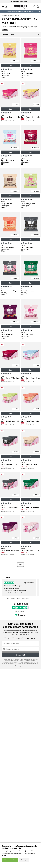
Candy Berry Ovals (27, 334)
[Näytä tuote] (5, 69)
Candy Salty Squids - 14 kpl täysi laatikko (15, 464)
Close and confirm (10, 860)
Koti (3, 15)
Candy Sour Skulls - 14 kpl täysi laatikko (14, 117)
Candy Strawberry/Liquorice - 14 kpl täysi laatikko (18, 507)
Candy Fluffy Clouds (28, 204)
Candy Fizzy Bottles (8, 160)
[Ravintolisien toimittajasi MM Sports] (20, 6)
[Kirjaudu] (6, 6)
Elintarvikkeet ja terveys (12, 15)
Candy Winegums (7, 334)
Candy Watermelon (27, 291)
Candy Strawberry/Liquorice (10, 291)
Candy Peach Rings (7, 247)
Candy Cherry (25, 160)
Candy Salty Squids (27, 247)
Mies (9, 638)
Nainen (18, 638)
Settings (24, 860)
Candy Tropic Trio (7, 73)
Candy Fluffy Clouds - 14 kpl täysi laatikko (15, 421)
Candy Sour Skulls (27, 73)
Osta (10, 65)
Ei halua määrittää (30, 638)
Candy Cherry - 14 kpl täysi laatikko (13, 378)
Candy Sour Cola (6, 204)
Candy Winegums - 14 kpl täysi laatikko (14, 550)
